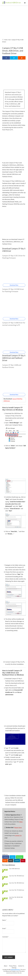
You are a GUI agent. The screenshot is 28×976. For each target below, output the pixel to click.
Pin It (23, 860)
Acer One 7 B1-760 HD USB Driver (16, 897)
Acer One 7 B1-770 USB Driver (16, 890)
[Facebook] (6, 58)
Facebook (5, 857)
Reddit (5, 860)
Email (4, 928)
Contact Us (18, 835)
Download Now (14, 285)
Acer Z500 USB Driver (14, 868)
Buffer (10, 860)
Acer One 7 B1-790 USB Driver (16, 875)
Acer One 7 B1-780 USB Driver (16, 883)
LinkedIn (17, 860)
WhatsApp (19, 857)
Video (21, 822)
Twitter (12, 857)
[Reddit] (22, 58)
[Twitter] (14, 58)
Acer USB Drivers (10, 865)
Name (4, 920)
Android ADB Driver (15, 969)
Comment (5, 937)
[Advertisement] (14, 24)
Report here (18, 827)
